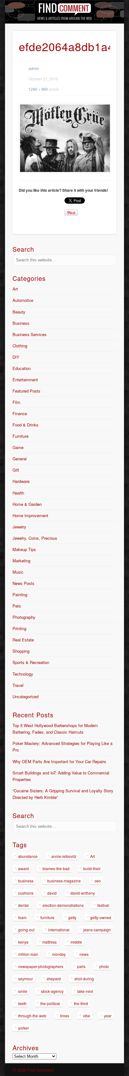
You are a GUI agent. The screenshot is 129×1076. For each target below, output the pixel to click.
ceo (98, 880)
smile (22, 991)
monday (59, 954)
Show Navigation (101, 56)
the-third (81, 1003)
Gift (16, 470)
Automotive (23, 300)
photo (104, 966)
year (107, 1015)
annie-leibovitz (63, 856)
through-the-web (32, 1015)
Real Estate (23, 640)
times (64, 1015)
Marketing (21, 561)
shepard (54, 978)
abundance (28, 856)
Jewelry (19, 527)
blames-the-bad (56, 868)
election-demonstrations (63, 905)
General (20, 459)
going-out (26, 929)
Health (18, 493)
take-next (85, 991)
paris (81, 966)
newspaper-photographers (40, 966)
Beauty (19, 312)
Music (18, 572)
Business (21, 323)
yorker (23, 1027)
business (26, 880)
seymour (25, 978)
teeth (22, 1003)
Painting (20, 594)
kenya (23, 942)
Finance (20, 413)
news (84, 954)
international (59, 929)
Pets (17, 606)
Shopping (21, 651)
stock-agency (52, 991)
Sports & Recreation (31, 662)
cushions (26, 893)
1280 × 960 (38, 89)
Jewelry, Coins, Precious (35, 538)
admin (33, 68)
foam (22, 917)
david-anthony (82, 893)
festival (103, 905)
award (23, 868)
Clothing (20, 346)
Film (16, 402)
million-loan (28, 954)
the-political (50, 1003)
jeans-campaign (97, 929)
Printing (19, 628)
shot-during (84, 978)
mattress (49, 942)
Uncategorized (26, 696)
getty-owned (100, 917)
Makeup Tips (24, 549)
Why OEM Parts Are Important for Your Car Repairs (59, 761)
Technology (23, 674)
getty (72, 917)
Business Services (30, 334)
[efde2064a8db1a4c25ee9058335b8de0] (64, 138)
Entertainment (25, 380)
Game (18, 447)
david (52, 893)
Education (22, 368)
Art (15, 289)
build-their (92, 868)
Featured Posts (26, 391)
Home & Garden (27, 504)
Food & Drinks (26, 425)
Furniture (20, 436)
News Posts (23, 583)
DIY (16, 357)
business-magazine (64, 880)
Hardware (21, 481)
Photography (24, 617)
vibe (86, 1015)
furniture (47, 917)
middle (76, 942)
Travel (18, 685)
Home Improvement (30, 515)
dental (23, 905)
